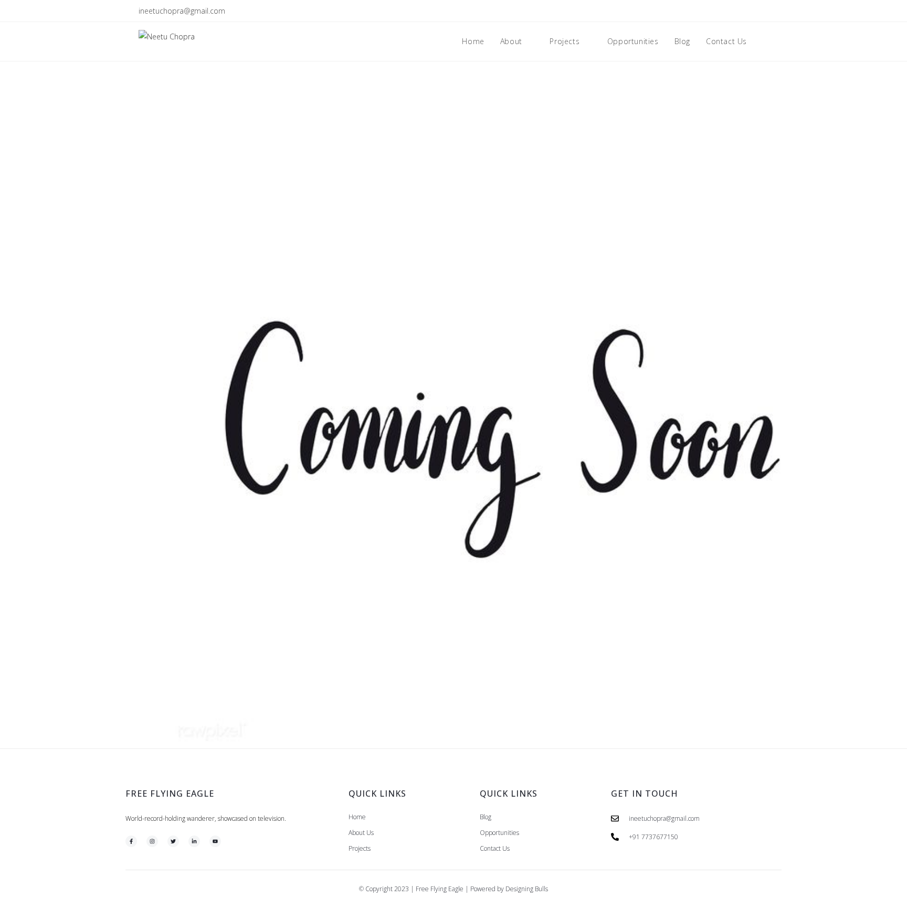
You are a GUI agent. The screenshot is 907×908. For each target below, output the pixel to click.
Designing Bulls (526, 888)
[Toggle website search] (765, 41)
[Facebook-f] (131, 841)
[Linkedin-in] (194, 841)
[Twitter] (173, 841)
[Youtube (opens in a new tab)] (764, 11)
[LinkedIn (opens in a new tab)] (753, 11)
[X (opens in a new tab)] (717, 11)
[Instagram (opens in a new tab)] (741, 11)
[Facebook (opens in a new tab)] (729, 11)
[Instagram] (152, 841)
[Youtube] (215, 841)
